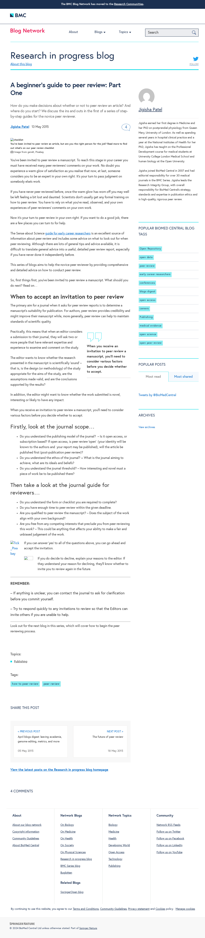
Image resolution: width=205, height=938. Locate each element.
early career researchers (155, 274)
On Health (66, 838)
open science (148, 334)
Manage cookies (185, 909)
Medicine (114, 831)
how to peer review (25, 684)
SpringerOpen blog (71, 892)
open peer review (151, 343)
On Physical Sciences (73, 852)
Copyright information (25, 831)
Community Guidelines (25, 838)
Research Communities (128, 4)
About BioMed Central (25, 845)
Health (113, 838)
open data (146, 257)
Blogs (98, 32)
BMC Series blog (70, 866)
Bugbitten (66, 872)
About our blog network (26, 825)
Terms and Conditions (86, 909)
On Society (67, 845)
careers (144, 308)
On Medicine (67, 831)
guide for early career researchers (67, 233)
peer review (51, 684)
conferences (147, 283)
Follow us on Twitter (169, 831)
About (73, 32)
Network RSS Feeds (168, 825)
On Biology (67, 825)
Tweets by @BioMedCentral (157, 395)
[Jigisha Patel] (147, 103)
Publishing (20, 661)
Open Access (116, 852)
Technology (115, 859)
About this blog (21, 64)
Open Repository (150, 248)
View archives (147, 427)
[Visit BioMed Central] (18, 16)
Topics (123, 32)
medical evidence (151, 325)
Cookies (160, 909)
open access (147, 300)
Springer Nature (88, 928)
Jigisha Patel (150, 110)
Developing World (119, 845)
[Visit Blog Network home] (27, 32)
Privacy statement (139, 909)
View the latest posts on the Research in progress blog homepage (59, 769)
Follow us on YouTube (169, 852)
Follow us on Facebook (170, 838)
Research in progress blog (62, 56)
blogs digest (147, 291)
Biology (113, 825)
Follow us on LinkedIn (169, 845)
